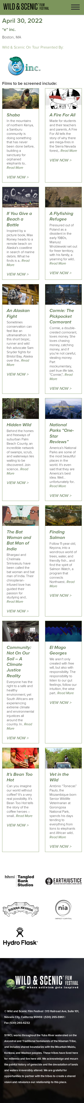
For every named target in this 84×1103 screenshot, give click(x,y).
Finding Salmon (57, 534)
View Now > (18, 177)
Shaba (13, 115)
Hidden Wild (19, 425)
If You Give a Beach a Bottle (19, 219)
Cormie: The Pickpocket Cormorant (62, 316)
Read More (15, 168)
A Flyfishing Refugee (61, 216)
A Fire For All (62, 115)
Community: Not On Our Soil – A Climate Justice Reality (19, 662)
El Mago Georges (58, 650)
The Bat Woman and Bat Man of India (19, 540)
